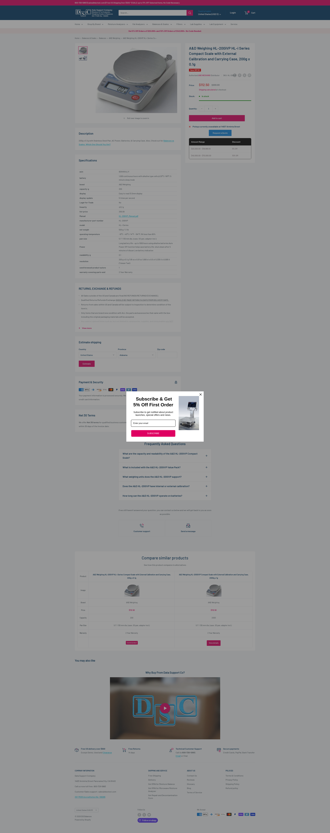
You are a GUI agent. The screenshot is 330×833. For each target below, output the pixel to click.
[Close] (200, 394)
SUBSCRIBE (153, 433)
